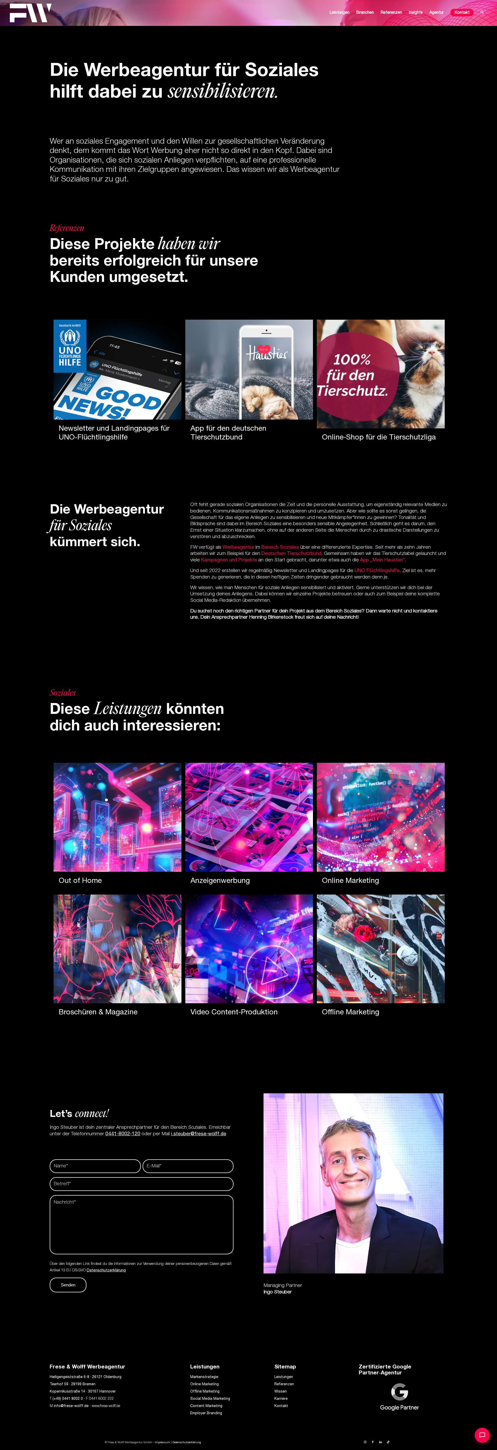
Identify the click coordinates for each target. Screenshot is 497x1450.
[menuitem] (339, 13)
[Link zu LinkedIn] (380, 1442)
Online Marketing (204, 1384)
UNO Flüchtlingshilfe (377, 570)
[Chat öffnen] (482, 1435)
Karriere (281, 1399)
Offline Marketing (205, 1392)
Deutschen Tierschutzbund (291, 553)
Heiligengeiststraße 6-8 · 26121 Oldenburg (85, 1377)
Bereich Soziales (280, 547)
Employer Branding (206, 1413)
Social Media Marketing (210, 1399)
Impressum (162, 1442)
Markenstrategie (204, 1377)
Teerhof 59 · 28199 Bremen (73, 1384)
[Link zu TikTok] (388, 1442)
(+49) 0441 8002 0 (68, 1399)
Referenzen (284, 1384)
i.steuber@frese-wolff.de (198, 1134)
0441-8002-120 (122, 1134)
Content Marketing (206, 1406)
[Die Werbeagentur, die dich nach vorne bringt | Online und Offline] (31, 13)
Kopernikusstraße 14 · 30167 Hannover (83, 1392)
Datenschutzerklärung (106, 1270)
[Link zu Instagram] (365, 1442)
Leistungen (283, 1377)
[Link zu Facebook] (373, 1442)
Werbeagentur (238, 547)
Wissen (280, 1392)
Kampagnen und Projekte (229, 560)
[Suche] (482, 13)
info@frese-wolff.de (71, 1406)
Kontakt (281, 1406)
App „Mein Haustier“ (382, 560)
